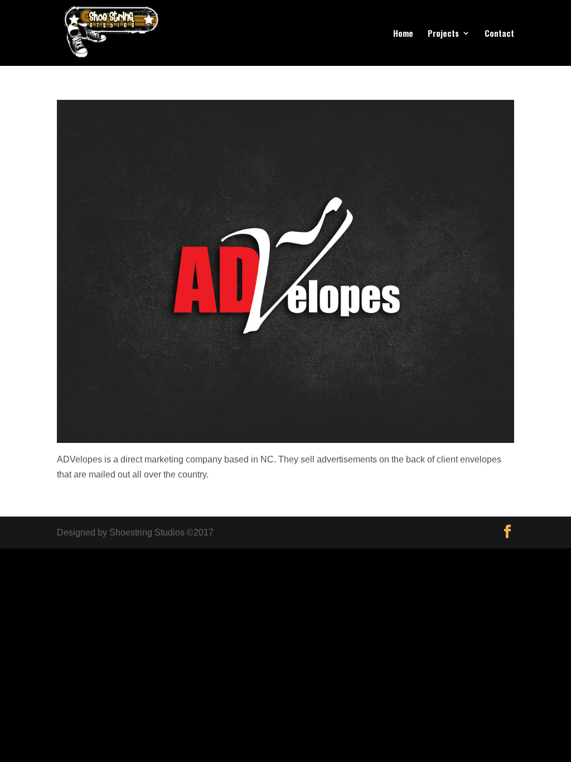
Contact (499, 34)
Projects (443, 34)
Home (403, 34)
